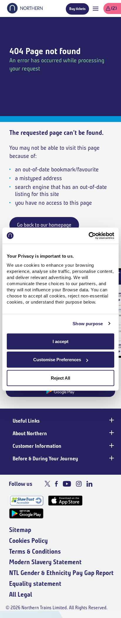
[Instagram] (79, 484)
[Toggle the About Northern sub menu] (111, 433)
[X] (47, 484)
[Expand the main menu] (95, 8)
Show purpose (88, 323)
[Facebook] (56, 484)
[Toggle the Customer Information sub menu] (111, 445)
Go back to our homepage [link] (44, 225)
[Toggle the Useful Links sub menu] (111, 420)
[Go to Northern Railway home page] (25, 11)
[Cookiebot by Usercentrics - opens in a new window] (88, 236)
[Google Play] (26, 513)
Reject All (60, 378)
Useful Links (26, 421)
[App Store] (65, 500)
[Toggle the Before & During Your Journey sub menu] (111, 458)
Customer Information (37, 446)
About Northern (30, 433)
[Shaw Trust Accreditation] (26, 500)
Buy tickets (77, 8)
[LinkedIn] (89, 484)
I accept (60, 341)
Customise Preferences (57, 359)
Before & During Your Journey (45, 458)
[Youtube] (67, 484)
